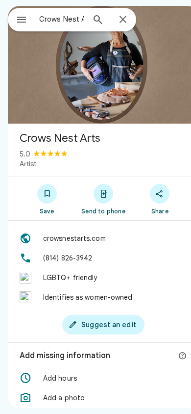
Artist (28, 163)
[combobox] (61, 19)
